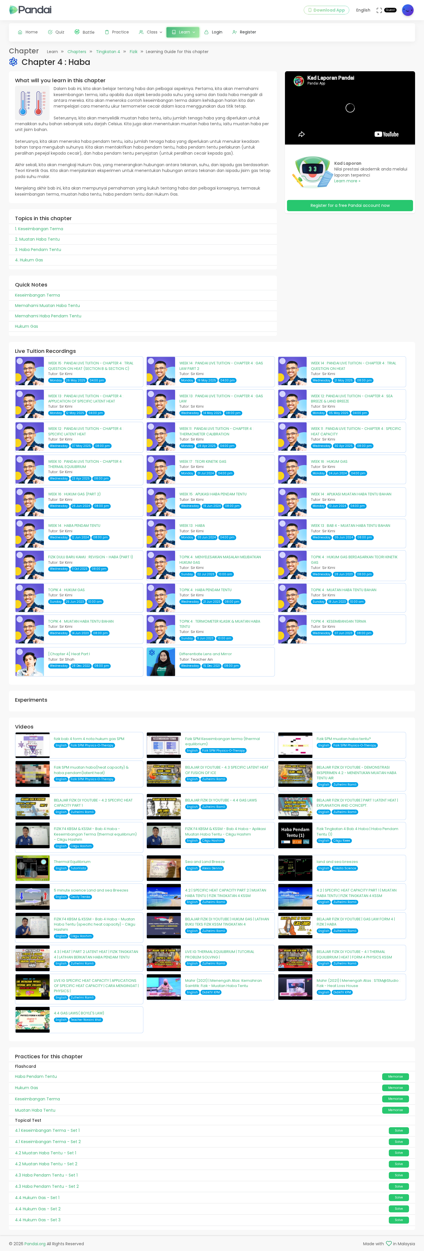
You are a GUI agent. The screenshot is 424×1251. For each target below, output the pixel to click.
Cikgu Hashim (81, 846)
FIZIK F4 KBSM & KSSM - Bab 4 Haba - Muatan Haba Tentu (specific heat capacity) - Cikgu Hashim (94, 924)
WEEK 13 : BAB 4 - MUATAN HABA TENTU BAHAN (350, 525)
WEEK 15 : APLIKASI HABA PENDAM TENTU (213, 494)
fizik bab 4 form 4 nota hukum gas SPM (89, 738)
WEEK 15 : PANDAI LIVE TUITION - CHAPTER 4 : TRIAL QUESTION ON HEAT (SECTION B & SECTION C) (90, 366)
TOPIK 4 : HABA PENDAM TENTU (205, 589)
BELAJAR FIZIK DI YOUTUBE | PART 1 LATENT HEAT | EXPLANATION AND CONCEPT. (357, 803)
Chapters (76, 52)
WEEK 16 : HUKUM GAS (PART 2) (74, 494)
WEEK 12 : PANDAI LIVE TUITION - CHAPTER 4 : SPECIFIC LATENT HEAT (85, 431)
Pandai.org (35, 1244)
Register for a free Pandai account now (350, 205)
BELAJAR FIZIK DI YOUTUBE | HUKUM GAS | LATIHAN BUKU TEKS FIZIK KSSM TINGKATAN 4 (227, 922)
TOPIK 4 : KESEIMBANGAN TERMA (338, 621)
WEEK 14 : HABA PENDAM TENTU (74, 525)
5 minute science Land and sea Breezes (91, 890)
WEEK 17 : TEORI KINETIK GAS (202, 461)
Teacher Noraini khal (86, 1020)
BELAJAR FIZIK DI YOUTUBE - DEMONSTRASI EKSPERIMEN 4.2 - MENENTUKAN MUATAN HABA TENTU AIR (356, 772)
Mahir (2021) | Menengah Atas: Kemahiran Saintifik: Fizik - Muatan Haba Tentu (223, 983)
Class (152, 32)
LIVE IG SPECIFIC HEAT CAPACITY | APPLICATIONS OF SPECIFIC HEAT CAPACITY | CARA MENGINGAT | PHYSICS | (96, 986)
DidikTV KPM (211, 992)
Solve (399, 1130)
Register (248, 32)
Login (217, 32)
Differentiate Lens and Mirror (205, 653)
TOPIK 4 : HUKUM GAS (66, 589)
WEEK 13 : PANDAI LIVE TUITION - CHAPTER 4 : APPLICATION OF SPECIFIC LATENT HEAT (85, 399)
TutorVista (78, 868)
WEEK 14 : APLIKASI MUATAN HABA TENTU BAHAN (351, 494)
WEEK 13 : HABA (192, 525)
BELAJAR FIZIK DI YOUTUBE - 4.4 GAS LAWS (221, 800)
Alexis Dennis (212, 868)
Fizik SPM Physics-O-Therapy (92, 745)
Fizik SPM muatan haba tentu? (344, 738)
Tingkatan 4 (108, 52)
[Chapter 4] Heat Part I (69, 653)
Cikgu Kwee (341, 840)
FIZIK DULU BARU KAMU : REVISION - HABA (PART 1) (90, 557)
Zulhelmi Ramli (213, 779)
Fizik (134, 52)
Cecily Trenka (80, 897)
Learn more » (347, 181)
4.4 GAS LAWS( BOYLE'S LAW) (79, 1013)
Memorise (395, 1076)
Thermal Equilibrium (72, 861)
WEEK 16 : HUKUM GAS (329, 461)
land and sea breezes (337, 861)
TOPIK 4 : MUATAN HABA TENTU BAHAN (343, 589)
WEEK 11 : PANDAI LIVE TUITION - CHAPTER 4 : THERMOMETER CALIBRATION (216, 431)
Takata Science (344, 868)
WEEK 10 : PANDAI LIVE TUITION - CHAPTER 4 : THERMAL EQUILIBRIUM (85, 464)
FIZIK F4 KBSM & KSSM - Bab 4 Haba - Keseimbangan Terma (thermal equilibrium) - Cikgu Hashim (95, 834)
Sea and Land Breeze (205, 861)
